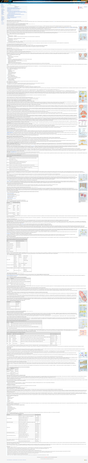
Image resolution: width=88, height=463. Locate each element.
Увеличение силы (3, 18)
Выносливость (2, 19)
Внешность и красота (2, 20)
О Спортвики (2, 4)
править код (26, 20)
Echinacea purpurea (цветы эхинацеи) (11, 198)
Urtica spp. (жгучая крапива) (10, 193)
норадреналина (67, 27)
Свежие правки (2, 7)
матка (54, 21)
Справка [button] (2, 21)
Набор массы (2, 16)
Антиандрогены (8, 233)
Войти (87, 0)
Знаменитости (2, 14)
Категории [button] (3, 8)
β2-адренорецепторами (72, 27)
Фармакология (2, 12)
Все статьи (2, 5)
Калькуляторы (2, 9)
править (23, 20)
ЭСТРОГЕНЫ (8, 134)
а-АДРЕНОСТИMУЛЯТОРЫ (10, 132)
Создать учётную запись (83, 0)
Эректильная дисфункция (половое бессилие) (12, 275)
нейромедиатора (59, 27)
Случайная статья (3, 6)
